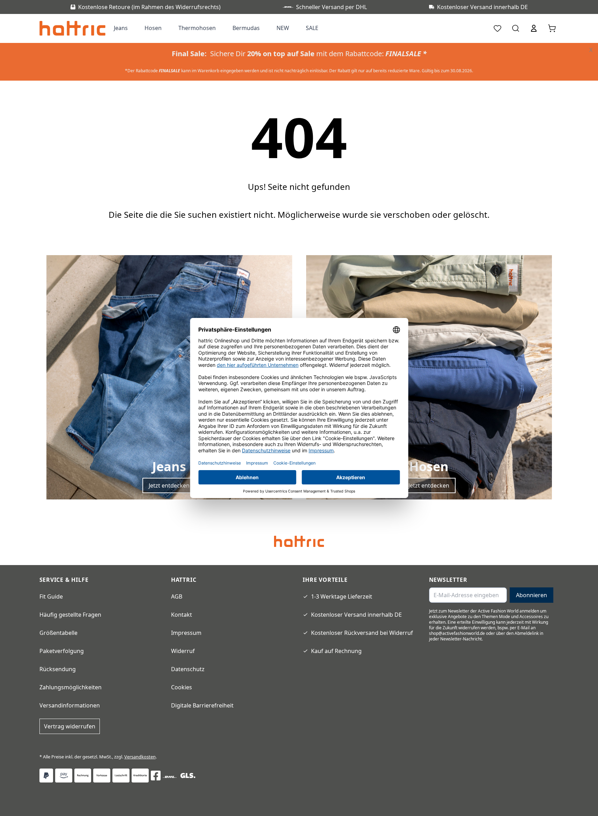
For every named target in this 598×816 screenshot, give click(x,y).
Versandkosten (140, 757)
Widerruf (183, 651)
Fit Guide (51, 596)
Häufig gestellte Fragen (70, 614)
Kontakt (181, 614)
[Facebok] (156, 775)
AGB (176, 596)
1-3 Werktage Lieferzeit (341, 596)
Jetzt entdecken (169, 485)
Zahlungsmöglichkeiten (70, 687)
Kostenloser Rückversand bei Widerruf (362, 633)
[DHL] (170, 776)
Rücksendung (57, 669)
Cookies (181, 687)
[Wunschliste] (497, 28)
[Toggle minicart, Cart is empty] (552, 28)
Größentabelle (58, 633)
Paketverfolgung (61, 651)
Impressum (186, 633)
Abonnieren (531, 595)
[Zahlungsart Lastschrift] (121, 775)
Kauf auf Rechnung (336, 651)
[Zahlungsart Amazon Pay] (63, 775)
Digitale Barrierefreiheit (202, 705)
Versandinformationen (69, 705)
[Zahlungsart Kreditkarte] (140, 775)
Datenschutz (188, 669)
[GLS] (188, 775)
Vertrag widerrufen (69, 726)
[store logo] (72, 28)
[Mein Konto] (533, 28)
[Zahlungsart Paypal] (46, 775)
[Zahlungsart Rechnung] (83, 775)
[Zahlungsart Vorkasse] (102, 775)
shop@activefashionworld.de (457, 633)
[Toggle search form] (515, 28)
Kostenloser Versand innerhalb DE (356, 614)
